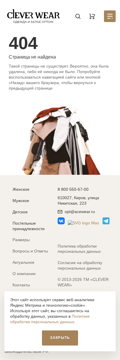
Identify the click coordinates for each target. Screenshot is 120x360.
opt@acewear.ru (80, 211)
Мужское (21, 200)
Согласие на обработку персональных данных (80, 265)
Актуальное (23, 262)
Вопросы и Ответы (30, 251)
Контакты (21, 285)
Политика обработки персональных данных (79, 249)
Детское (20, 212)
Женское (21, 189)
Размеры (21, 239)
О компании (24, 273)
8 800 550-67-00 (73, 189)
